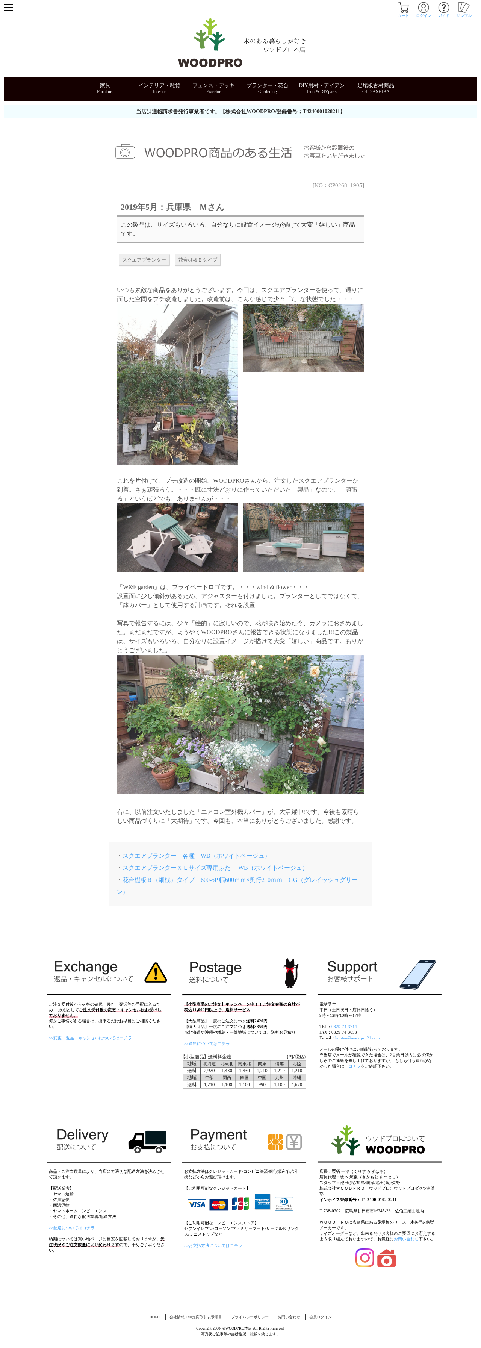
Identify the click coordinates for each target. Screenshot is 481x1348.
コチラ (354, 1066)
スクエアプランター (144, 260)
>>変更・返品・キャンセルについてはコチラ (90, 1038)
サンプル (464, 16)
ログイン (423, 16)
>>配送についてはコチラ (72, 1227)
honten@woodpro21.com (357, 1038)
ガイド (443, 16)
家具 (105, 85)
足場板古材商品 (375, 85)
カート (403, 16)
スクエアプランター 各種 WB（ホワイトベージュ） (197, 856)
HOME (155, 1317)
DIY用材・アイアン (322, 85)
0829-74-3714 (344, 1026)
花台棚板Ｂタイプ (197, 260)
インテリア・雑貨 (159, 85)
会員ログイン (320, 1317)
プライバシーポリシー (250, 1317)
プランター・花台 (268, 85)
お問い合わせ (406, 1239)
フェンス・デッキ (213, 85)
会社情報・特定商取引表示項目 (195, 1317)
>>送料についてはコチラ (207, 1043)
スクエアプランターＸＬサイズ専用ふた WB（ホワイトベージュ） (215, 868)
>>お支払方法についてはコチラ (213, 1245)
